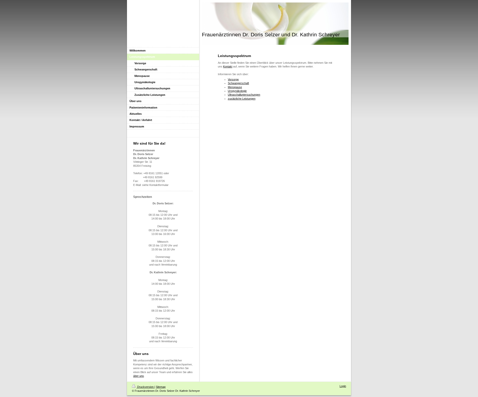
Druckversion (145, 386)
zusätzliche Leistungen (241, 98)
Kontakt (227, 66)
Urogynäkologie (237, 90)
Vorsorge (233, 79)
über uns (138, 375)
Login (343, 386)
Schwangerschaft (238, 83)
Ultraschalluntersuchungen (244, 94)
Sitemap (161, 386)
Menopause (235, 87)
